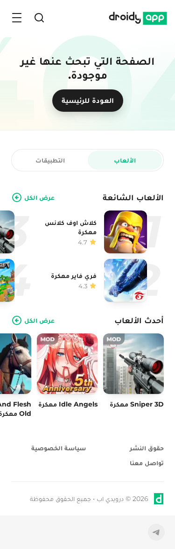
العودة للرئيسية (88, 100)
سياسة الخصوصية (58, 448)
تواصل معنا (147, 463)
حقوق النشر (147, 448)
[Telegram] (156, 532)
